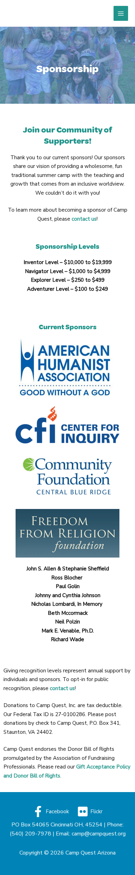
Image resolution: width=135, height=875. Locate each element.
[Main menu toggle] (121, 13)
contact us (62, 688)
